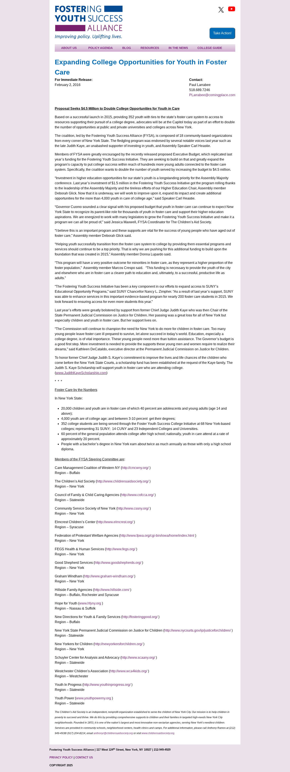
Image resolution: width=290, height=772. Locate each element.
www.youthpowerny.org (93, 698)
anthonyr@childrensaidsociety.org (113, 733)
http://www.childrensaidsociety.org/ (123, 481)
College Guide (209, 48)
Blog (126, 48)
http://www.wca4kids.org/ (128, 671)
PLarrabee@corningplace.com (212, 95)
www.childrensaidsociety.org (158, 733)
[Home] (89, 22)
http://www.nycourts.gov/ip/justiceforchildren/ (197, 630)
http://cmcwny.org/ (135, 468)
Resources (150, 48)
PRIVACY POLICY (61, 757)
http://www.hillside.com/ (111, 590)
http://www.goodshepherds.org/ (118, 562)
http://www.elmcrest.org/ (115, 522)
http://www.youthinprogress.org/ (107, 684)
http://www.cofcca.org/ (137, 495)
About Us (69, 48)
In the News (178, 48)
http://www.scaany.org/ (138, 657)
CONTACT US (84, 757)
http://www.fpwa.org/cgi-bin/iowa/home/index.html (157, 535)
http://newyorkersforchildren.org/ (118, 644)
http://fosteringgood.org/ (140, 617)
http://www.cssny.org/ (133, 508)
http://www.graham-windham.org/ (108, 576)
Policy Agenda (100, 48)
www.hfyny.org (90, 603)
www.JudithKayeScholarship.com (81, 373)
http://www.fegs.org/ (120, 549)
